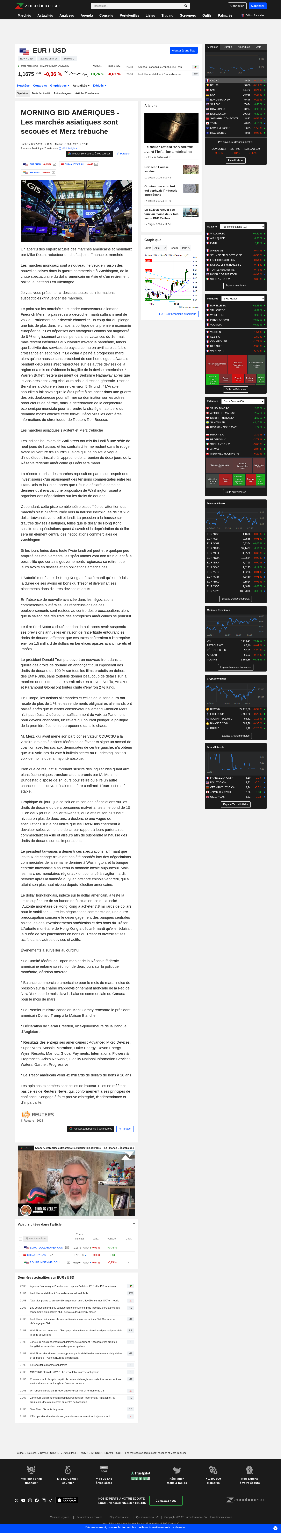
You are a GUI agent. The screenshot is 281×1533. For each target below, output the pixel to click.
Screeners (188, 15)
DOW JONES (217, 109)
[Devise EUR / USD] (54, 164)
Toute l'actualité (41, 93)
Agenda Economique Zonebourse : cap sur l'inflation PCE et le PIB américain (161, 67)
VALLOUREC (217, 233)
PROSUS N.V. (218, 439)
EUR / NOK (213, 557)
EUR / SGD (213, 586)
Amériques (244, 47)
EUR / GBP (213, 538)
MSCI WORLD (218, 132)
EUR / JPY (213, 591)
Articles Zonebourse (87, 93)
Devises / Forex (216, 503)
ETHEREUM (217, 714)
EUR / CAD (213, 567)
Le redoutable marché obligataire (48, 1365)
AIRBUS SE (216, 250)
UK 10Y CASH (218, 796)
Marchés (24, 15)
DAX (212, 94)
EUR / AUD (213, 572)
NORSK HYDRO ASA (222, 417)
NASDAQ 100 (218, 113)
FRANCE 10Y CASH (221, 777)
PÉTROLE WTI (215, 645)
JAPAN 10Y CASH (220, 792)
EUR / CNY (213, 576)
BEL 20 (214, 85)
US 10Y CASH (218, 782)
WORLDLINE (217, 315)
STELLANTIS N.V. (220, 279)
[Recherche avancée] (185, 6)
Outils (206, 15)
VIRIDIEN (215, 332)
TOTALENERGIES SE (222, 269)
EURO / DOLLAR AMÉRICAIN (46, 1247)
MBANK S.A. (217, 434)
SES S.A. (215, 336)
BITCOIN (215, 709)
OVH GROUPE (218, 341)
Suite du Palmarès (235, 389)
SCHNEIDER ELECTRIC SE (226, 255)
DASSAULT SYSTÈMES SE (225, 264)
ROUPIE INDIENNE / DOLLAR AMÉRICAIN (47, 1262)
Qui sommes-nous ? (147, 1517)
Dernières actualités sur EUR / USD (46, 1277)
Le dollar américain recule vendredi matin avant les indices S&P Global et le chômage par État (72, 1321)
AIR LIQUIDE (217, 238)
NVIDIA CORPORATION (223, 274)
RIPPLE (214, 728)
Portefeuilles (129, 15)
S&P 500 (215, 104)
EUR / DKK (213, 562)
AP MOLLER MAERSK (223, 413)
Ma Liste (212, 226)
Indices (213, 47)
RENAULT (216, 346)
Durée (147, 248)
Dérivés (99, 85)
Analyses (66, 15)
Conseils (106, 15)
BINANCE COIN (219, 723)
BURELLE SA (218, 305)
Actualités (45, 15)
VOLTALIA (216, 324)
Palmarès (225, 15)
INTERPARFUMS (220, 319)
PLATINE (212, 659)
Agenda (87, 15)
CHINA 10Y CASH (37, 1255)
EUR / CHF (213, 543)
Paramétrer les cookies (89, 1517)
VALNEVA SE (217, 351)
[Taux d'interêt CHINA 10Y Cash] (95, 164)
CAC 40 (214, 80)
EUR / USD (213, 534)
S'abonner (257, 5)
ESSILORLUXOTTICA (222, 260)
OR (209, 640)
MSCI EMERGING (220, 128)
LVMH (213, 243)
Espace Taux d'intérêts (235, 804)
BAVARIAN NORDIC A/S (223, 427)
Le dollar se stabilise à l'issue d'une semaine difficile (161, 74)
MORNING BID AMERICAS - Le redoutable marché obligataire (64, 1372)
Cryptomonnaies (216, 678)
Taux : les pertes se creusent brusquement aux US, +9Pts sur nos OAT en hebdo (74, 1300)
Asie (258, 47)
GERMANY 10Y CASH (223, 787)
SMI (212, 90)
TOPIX (213, 123)
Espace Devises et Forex (236, 598)
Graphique (152, 240)
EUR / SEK (213, 553)
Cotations (40, 85)
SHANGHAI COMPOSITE (224, 118)
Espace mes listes (236, 285)
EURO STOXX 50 (220, 99)
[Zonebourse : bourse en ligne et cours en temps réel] (37, 6)
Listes (150, 15)
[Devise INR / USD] (53, 172)
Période (174, 248)
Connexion (237, 5)
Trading (167, 15)
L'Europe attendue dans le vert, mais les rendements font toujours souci (70, 1416)
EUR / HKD (213, 581)
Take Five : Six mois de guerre (47, 1409)
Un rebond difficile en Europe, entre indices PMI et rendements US (67, 1390)
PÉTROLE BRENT (217, 650)
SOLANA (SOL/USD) (221, 718)
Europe (228, 47)
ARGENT (212, 654)
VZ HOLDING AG (219, 408)
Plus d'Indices (235, 160)
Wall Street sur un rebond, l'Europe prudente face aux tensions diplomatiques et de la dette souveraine (76, 1332)
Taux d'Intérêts (215, 747)
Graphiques (58, 85)
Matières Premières (218, 610)
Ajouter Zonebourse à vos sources (91, 153)
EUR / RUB (213, 548)
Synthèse (23, 85)
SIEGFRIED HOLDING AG (224, 453)
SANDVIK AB (217, 422)
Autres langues (63, 93)
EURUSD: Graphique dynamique (177, 314)
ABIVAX (214, 449)
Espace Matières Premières (235, 667)
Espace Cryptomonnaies (236, 735)
